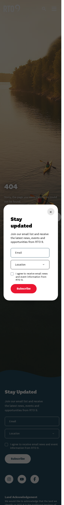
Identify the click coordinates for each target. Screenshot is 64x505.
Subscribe (24, 288)
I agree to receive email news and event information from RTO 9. (32, 276)
